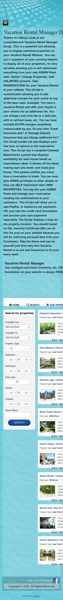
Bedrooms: (10, 355)
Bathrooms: (10, 366)
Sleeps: (9, 388)
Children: (9, 399)
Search (34, 305)
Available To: (11, 333)
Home (15, 305)
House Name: (11, 410)
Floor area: (10, 377)
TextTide (36, 596)
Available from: (12, 322)
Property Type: (12, 343)
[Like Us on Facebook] (56, 581)
